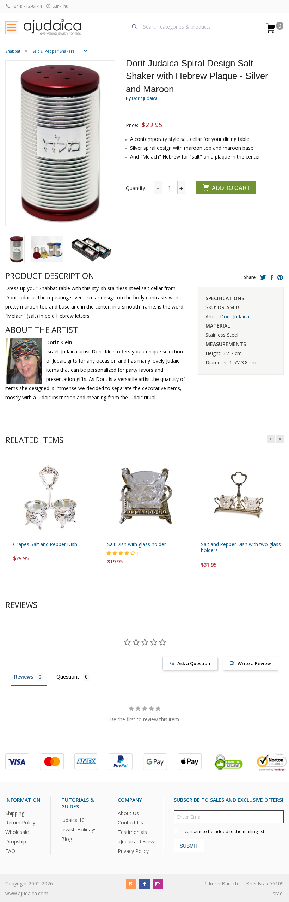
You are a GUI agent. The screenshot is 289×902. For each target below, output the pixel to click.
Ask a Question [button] (193, 663)
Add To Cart (231, 188)
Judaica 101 (74, 820)
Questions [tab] (68, 676)
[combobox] (181, 26)
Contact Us (130, 822)
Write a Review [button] (254, 663)
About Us (128, 813)
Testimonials (132, 832)
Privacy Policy (133, 851)
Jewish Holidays (79, 829)
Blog (66, 839)
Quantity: (136, 188)
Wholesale (17, 832)
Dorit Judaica (145, 98)
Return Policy (20, 822)
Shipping (14, 813)
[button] (17, 249)
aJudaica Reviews (137, 841)
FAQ (10, 851)
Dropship (15, 841)
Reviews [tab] (23, 676)
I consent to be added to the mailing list (223, 831)
